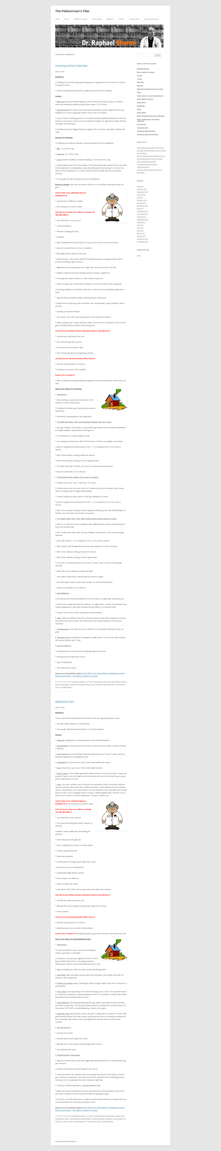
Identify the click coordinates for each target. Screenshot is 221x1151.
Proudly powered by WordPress (65, 1141)
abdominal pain (99, 1116)
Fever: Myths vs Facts (145, 99)
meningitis (80, 684)
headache (72, 684)
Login (139, 255)
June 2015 (140, 186)
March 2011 (141, 233)
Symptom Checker (80, 19)
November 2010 (142, 242)
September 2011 (142, 220)
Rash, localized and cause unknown (150, 116)
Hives (139, 109)
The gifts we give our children (147, 164)
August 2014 (141, 195)
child (113, 682)
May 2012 (140, 208)
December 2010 (142, 239)
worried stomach (79, 1121)
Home (57, 19)
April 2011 (140, 231)
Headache (141, 106)
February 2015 (142, 189)
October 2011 (141, 217)
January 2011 (141, 236)
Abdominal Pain (64, 701)
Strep (65, 1121)
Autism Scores (134, 19)
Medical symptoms (79, 682)
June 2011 (140, 225)
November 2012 (142, 206)
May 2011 (140, 228)
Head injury (141, 102)
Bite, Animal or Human (145, 72)
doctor (117, 682)
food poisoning (75, 1119)
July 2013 (140, 197)
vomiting (99, 684)
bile (104, 682)
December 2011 (142, 211)
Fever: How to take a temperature (150, 96)
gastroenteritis (86, 1119)
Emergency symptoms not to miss (150, 89)
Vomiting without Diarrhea (71, 65)
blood (109, 682)
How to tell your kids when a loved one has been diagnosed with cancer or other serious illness (151, 150)
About (66, 19)
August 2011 (141, 222)
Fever (139, 92)
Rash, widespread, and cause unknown (148, 120)
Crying (139, 79)
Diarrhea (140, 82)
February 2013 (142, 200)
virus (93, 684)
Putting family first (143, 167)
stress (70, 1121)
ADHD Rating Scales (151, 19)
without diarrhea (108, 684)
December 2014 (142, 192)
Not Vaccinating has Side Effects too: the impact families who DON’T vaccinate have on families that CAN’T (151, 159)
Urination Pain (142, 128)
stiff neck (88, 684)
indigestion (109, 1119)
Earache (140, 86)
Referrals (109, 19)
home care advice (98, 1119)
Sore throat (141, 124)
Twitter (121, 19)
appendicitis (98, 682)
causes (117, 1116)
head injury (65, 684)
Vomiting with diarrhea (146, 131)
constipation (59, 1119)
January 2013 (141, 203)
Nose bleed (141, 112)
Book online (96, 19)
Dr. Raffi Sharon (66, 687)
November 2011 (142, 214)
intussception (118, 1119)
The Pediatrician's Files (72, 11)
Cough (139, 75)
